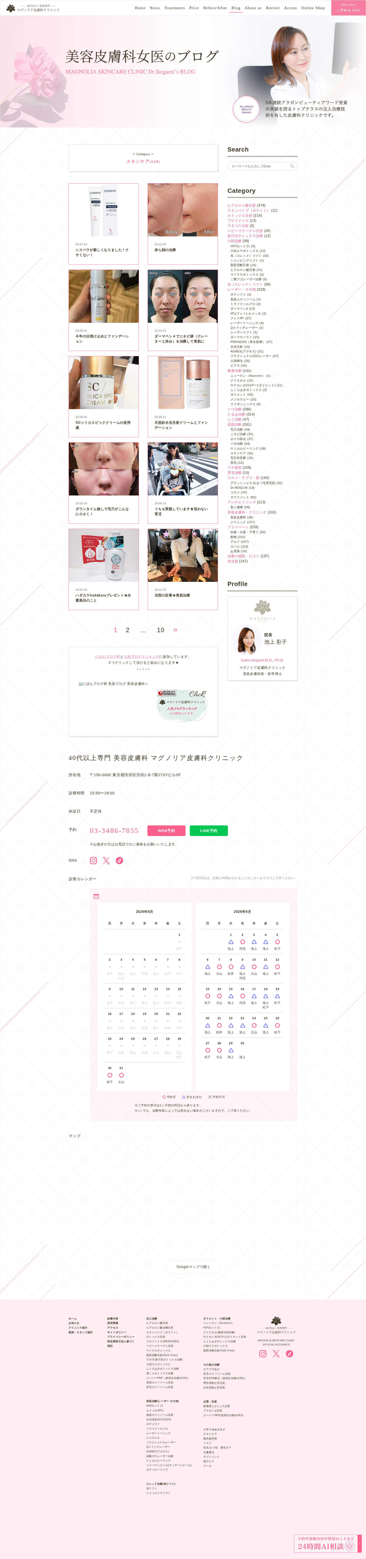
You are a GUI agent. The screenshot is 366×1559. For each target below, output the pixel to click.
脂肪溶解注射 (239, 265)
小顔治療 (234, 241)
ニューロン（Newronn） (218, 1323)
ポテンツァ (238, 294)
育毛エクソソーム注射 (159, 1387)
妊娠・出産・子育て (244, 532)
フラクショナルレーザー (161, 1442)
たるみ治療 (236, 414)
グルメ (235, 541)
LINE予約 (209, 831)
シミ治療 (234, 419)
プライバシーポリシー (120, 1336)
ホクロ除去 (238, 439)
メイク (207, 1443)
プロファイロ (238, 220)
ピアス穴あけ (211, 1369)
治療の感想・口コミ (243, 556)
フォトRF (237, 318)
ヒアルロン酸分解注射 (159, 1327)
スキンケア (238, 453)
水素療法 (208, 1452)
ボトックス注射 (239, 215)
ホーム (73, 1318)
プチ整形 (234, 467)
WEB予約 (166, 831)
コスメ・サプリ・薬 (243, 478)
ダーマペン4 (239, 308)
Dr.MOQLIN (239, 487)
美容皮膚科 (238, 517)
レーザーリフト (241, 332)
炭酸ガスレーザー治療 (159, 1456)
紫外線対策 (210, 1438)
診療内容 (112, 1318)
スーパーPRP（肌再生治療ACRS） (168, 1378)
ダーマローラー (241, 337)
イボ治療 (236, 443)
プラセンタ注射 (212, 1410)
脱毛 (233, 462)
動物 (233, 537)
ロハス (235, 546)
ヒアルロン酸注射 (241, 205)
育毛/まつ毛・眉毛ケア (217, 1447)
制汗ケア (208, 1461)
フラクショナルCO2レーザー (251, 356)
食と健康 (236, 507)
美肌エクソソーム (242, 299)
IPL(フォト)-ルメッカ (245, 313)
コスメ (235, 492)
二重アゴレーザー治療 (246, 279)
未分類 (232, 561)
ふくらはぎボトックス (246, 390)
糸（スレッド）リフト (246, 255)
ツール (207, 1465)
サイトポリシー (116, 1332)
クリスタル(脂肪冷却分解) (219, 1332)
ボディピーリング (157, 1469)
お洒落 (235, 551)
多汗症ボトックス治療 (245, 236)
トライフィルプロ (242, 304)
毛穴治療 (236, 429)
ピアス (235, 365)
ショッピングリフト (244, 260)
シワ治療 (234, 409)
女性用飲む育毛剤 (214, 1387)
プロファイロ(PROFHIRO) (162, 1341)
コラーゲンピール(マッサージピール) (169, 1465)
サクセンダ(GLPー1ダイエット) (253, 385)
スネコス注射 (238, 226)
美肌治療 (234, 424)
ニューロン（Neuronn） (247, 375)
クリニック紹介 (78, 1327)
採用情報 (112, 1323)
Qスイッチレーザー (244, 327)
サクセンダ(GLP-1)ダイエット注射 (224, 1336)
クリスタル (238, 380)
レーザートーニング (244, 323)
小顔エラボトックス (244, 250)
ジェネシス (153, 1437)
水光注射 (236, 346)
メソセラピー (239, 399)
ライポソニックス (242, 404)
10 (161, 629)
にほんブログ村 (107, 656)
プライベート (238, 527)
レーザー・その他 (241, 289)
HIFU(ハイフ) (240, 246)
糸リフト (151, 1488)
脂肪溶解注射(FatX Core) (162, 1355)
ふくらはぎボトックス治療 (162, 1368)
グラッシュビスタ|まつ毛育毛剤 (252, 483)
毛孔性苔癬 (238, 457)
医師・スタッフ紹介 (81, 1332)
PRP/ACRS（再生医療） (247, 342)
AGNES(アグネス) (243, 351)
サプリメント (239, 497)
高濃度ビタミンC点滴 (216, 1406)
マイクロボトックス (244, 274)
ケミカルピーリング (244, 448)
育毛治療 (234, 473)
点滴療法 (236, 361)
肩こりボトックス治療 (159, 1373)
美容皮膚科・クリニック (247, 512)
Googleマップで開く (194, 1267)
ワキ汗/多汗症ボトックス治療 (164, 1359)
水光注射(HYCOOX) (158, 1419)
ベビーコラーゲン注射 (245, 231)
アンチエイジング (241, 502)
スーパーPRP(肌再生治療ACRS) (223, 1415)
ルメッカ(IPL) (155, 1410)
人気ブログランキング (141, 656)
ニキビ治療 (238, 434)
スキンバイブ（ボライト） (248, 210)
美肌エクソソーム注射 (159, 1382)
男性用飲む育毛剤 (214, 1382)
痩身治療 (234, 371)
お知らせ (74, 1323)
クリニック (238, 522)
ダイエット (238, 394)
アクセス (112, 1327)
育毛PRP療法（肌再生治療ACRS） (225, 1378)
